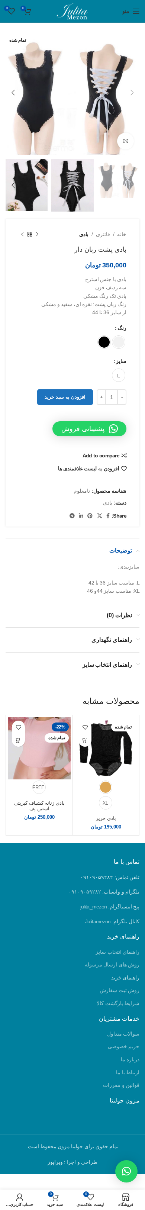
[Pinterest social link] (89, 516)
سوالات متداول (123, 1034)
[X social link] (99, 516)
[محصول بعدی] (22, 234)
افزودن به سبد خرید (65, 397)
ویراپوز (55, 1162)
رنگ (121, 328)
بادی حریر (106, 818)
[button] (89, 428)
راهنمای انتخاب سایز (117, 952)
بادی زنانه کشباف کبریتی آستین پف (39, 806)
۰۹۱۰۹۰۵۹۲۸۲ (84, 892)
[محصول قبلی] (37, 234)
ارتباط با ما (127, 1072)
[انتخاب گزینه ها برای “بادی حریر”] (84, 740)
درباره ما (130, 1059)
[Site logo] (72, 11)
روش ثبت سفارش (119, 990)
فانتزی (103, 234)
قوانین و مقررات (121, 1085)
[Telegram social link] (72, 516)
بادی (83, 234)
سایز (121, 361)
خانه (121, 234)
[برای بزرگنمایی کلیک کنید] (125, 141)
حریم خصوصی (123, 1046)
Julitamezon (97, 921)
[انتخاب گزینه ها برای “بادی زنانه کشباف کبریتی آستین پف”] (18, 740)
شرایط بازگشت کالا (118, 1003)
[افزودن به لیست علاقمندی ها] (84, 727)
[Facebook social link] (108, 516)
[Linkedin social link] (81, 516)
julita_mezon (93, 907)
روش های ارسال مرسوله (112, 965)
